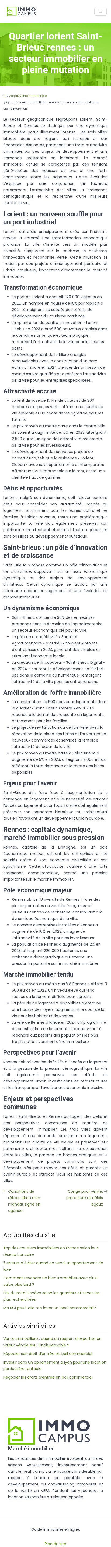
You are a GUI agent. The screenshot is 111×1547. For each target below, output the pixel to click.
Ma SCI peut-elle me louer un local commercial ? (49, 1308)
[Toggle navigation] (100, 11)
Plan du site (55, 1543)
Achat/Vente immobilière (28, 96)
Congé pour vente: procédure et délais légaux (84, 1198)
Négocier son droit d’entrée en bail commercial (47, 1353)
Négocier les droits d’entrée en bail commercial (47, 1377)
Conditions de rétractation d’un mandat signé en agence (24, 1201)
